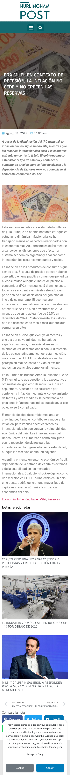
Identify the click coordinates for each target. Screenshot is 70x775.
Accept (50, 767)
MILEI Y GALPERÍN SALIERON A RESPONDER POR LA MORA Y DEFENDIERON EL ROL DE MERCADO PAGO (32, 686)
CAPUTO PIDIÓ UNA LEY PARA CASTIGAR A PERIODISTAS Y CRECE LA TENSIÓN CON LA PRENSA (31, 563)
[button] (30, 27)
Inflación (23, 499)
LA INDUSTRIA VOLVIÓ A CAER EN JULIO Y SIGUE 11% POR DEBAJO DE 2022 (34, 624)
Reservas (53, 499)
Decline (20, 767)
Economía (9, 499)
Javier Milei (38, 499)
